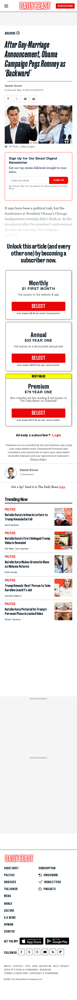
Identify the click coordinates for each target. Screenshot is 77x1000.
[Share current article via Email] (25, 98)
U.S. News (9, 917)
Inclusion (45, 969)
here (62, 486)
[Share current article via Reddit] (33, 98)
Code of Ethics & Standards (21, 969)
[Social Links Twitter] (29, 953)
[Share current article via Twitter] (16, 98)
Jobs (35, 966)
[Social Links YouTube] (45, 953)
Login (56, 435)
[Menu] (9, 6)
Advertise (45, 966)
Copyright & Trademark (43, 973)
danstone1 (28, 475)
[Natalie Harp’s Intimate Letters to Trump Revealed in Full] (63, 524)
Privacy (64, 966)
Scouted (9, 931)
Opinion (8, 924)
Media (7, 896)
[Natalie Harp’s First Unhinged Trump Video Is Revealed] (63, 548)
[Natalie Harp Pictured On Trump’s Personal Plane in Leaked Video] (63, 619)
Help (56, 966)
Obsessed (10, 882)
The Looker (11, 889)
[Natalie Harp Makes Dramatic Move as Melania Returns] (63, 572)
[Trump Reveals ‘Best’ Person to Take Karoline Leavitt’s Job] (63, 595)
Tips (27, 966)
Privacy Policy (38, 459)
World (8, 903)
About (7, 966)
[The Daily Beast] (35, 6)
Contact (18, 966)
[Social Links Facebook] (21, 953)
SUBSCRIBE (65, 5)
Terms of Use (50, 186)
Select (38, 306)
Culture (9, 910)
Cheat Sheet (11, 868)
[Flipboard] (61, 953)
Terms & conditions (16, 973)
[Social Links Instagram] (37, 953)
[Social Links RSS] (53, 953)
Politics (9, 875)
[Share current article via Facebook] (8, 98)
